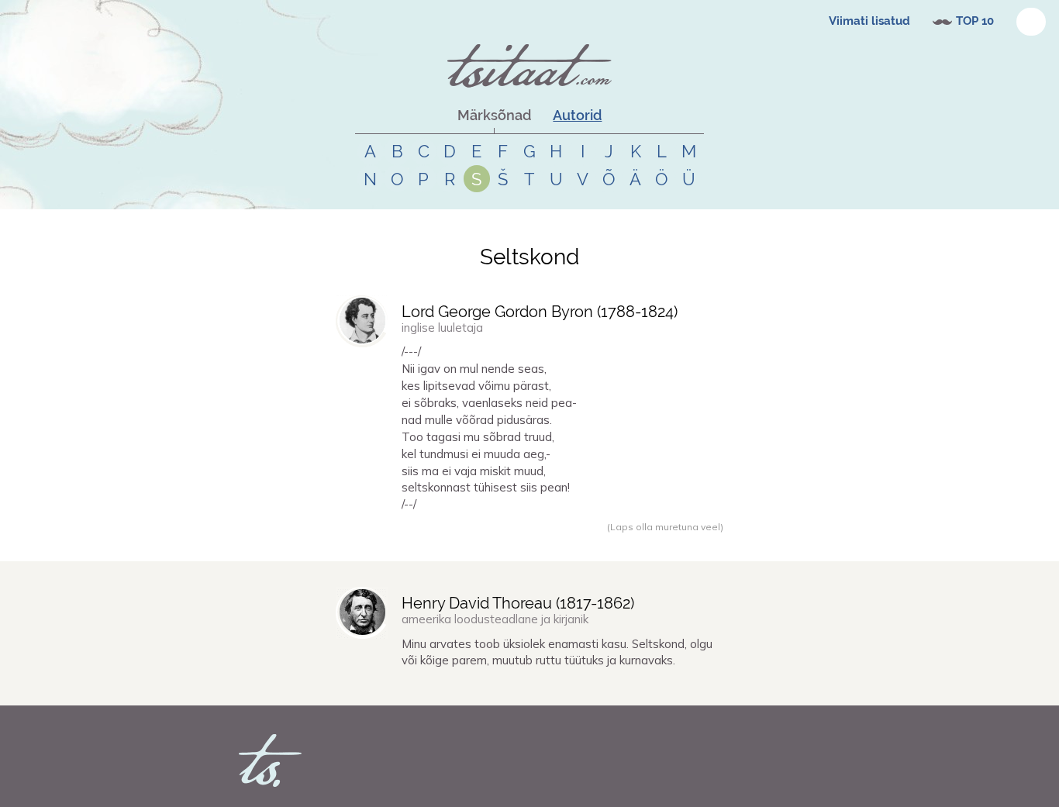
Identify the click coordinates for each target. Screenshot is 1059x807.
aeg (571, 543)
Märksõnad (494, 115)
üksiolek (478, 687)
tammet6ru (379, 543)
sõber (550, 543)
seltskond (600, 543)
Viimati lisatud (869, 21)
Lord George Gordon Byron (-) (540, 311)
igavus (449, 543)
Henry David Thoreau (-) (518, 603)
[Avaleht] (529, 66)
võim (477, 543)
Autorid (577, 115)
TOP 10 (975, 21)
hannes (371, 687)
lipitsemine (513, 543)
